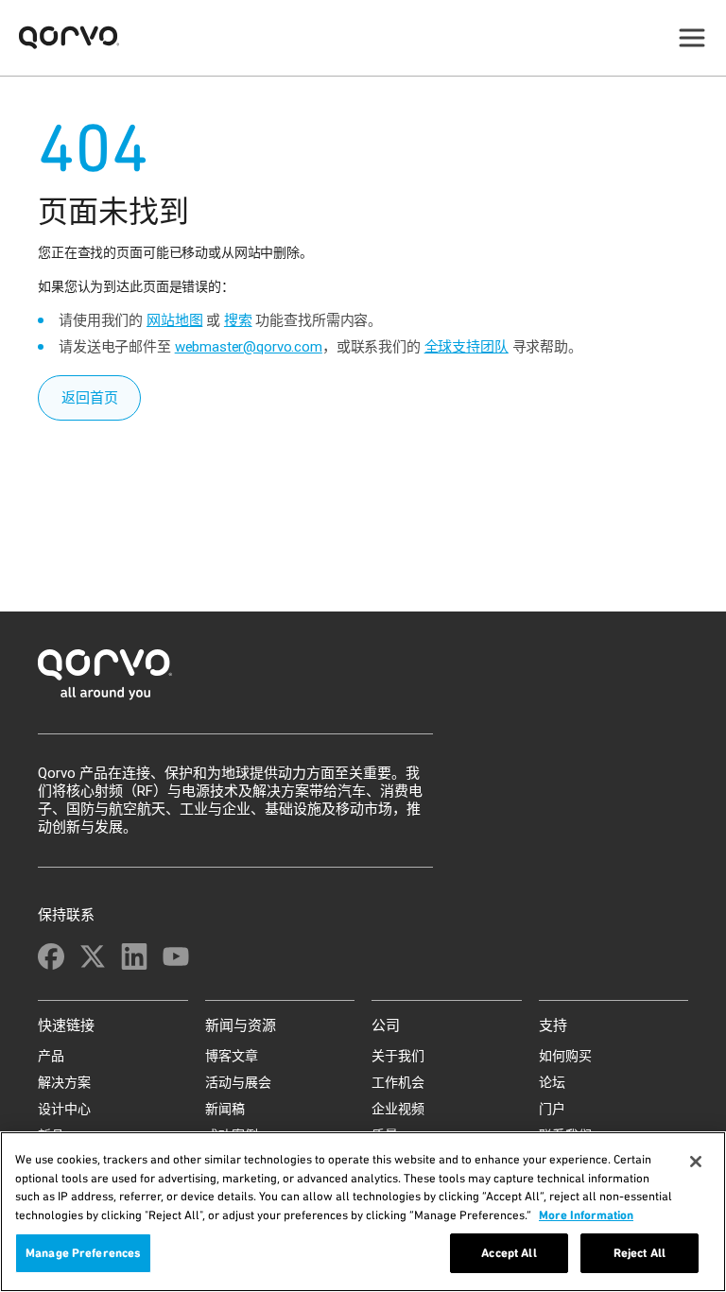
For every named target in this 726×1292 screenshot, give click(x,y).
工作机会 (398, 1082)
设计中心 (64, 1108)
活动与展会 (238, 1082)
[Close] (696, 1161)
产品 (51, 1055)
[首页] (363, 680)
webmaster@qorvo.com (248, 346)
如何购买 (565, 1055)
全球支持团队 (466, 346)
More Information (586, 1215)
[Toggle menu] (692, 38)
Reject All (640, 1253)
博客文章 (231, 1055)
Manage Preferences (83, 1253)
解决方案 (64, 1082)
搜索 (238, 320)
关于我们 (398, 1055)
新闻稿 (225, 1108)
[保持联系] (51, 956)
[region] (363, 1211)
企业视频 (398, 1108)
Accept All (508, 1253)
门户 (552, 1108)
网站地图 (174, 320)
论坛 (552, 1082)
